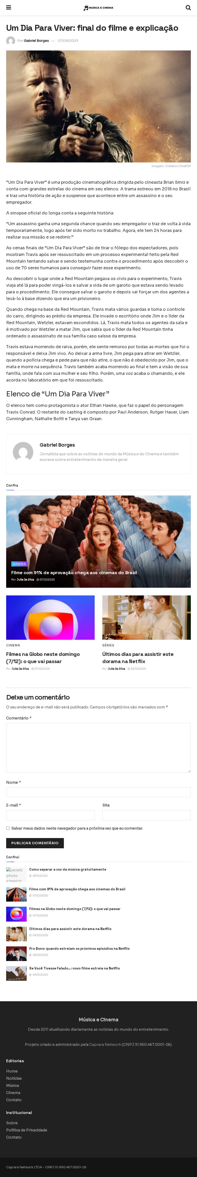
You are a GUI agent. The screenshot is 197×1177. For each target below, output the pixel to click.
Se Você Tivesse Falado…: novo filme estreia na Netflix (74, 968)
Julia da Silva (25, 579)
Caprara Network (105, 1044)
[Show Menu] (8, 7)
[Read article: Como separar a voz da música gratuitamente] (16, 874)
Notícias (14, 1078)
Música (12, 1085)
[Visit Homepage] (98, 8)
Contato (14, 1100)
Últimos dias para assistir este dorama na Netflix (70, 929)
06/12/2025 (138, 668)
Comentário (19, 718)
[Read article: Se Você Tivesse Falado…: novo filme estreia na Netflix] (16, 973)
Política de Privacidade (26, 1130)
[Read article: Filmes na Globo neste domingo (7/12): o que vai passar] (50, 617)
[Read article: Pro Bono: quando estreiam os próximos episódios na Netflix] (16, 953)
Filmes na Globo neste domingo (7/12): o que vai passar (75, 909)
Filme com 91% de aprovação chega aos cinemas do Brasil (74, 572)
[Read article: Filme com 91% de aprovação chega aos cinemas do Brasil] (98, 541)
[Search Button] (188, 7)
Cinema (19, 564)
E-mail (13, 805)
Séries (108, 645)
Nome (13, 782)
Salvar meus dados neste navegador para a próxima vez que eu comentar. (77, 828)
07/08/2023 (68, 40)
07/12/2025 (47, 579)
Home (12, 1071)
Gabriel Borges (36, 40)
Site (106, 805)
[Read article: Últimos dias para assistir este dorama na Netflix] (146, 617)
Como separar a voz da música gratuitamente (67, 869)
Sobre (12, 1123)
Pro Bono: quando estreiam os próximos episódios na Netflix (79, 948)
